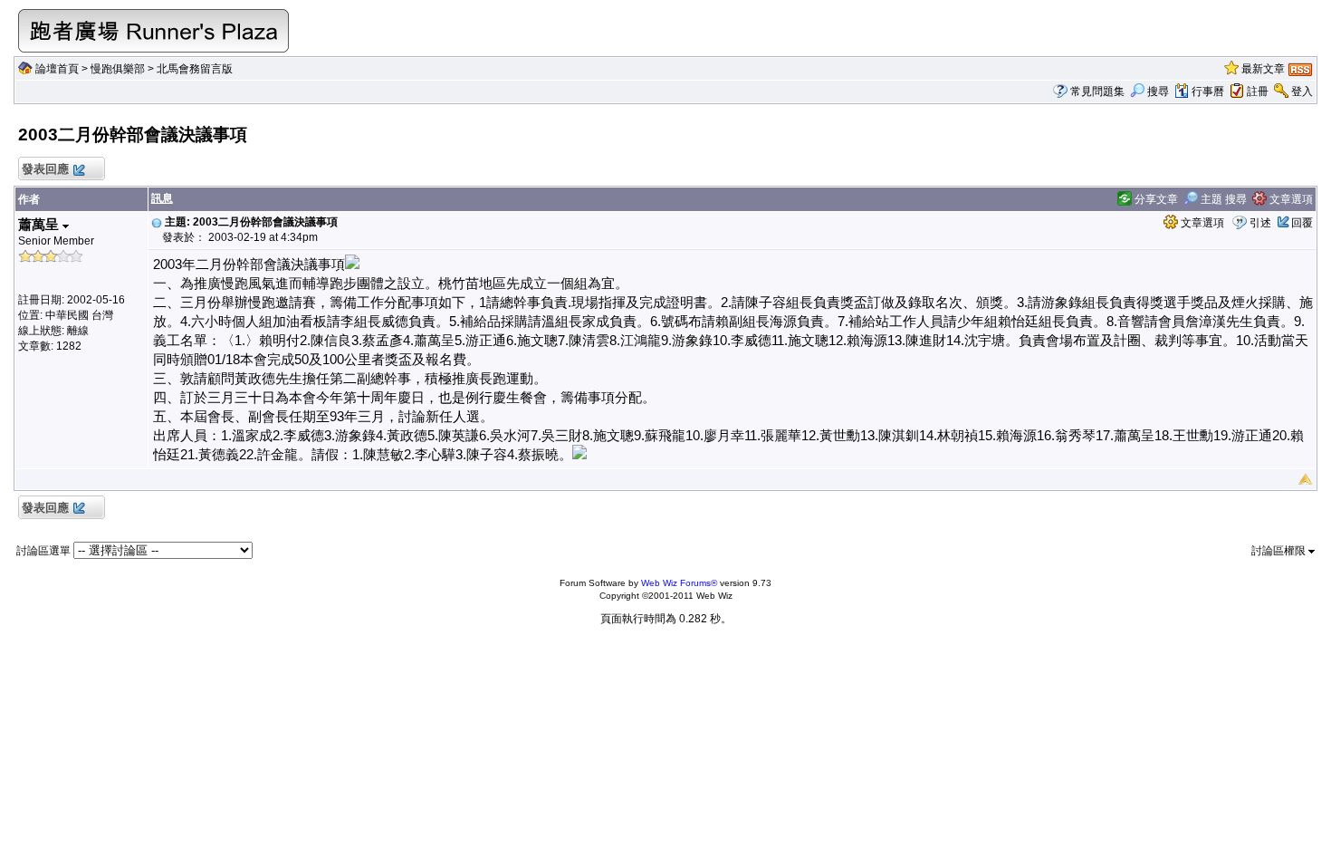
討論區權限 (1279, 550)
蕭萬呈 (40, 224)
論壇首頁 (57, 69)
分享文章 (1155, 199)
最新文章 (1263, 69)
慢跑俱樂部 (118, 69)
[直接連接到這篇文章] (156, 222)
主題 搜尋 (1222, 199)
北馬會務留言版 (195, 69)
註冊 (1258, 91)
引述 (1260, 222)
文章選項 (1290, 199)
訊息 (162, 198)
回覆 (1302, 222)
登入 (1302, 91)
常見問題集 (1097, 91)
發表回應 (45, 169)
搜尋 (1158, 91)
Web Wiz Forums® (679, 583)
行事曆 (1208, 91)
